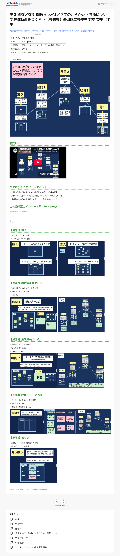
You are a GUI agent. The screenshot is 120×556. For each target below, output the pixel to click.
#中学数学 (63, 31)
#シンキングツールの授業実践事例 (81, 31)
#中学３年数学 (51, 31)
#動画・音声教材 (16, 490)
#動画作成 (43, 490)
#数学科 (27, 31)
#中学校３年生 (38, 31)
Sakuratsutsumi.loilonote (19, 212)
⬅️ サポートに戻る (106, 4)
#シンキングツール (30, 490)
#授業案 (13, 31)
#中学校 (19, 31)
